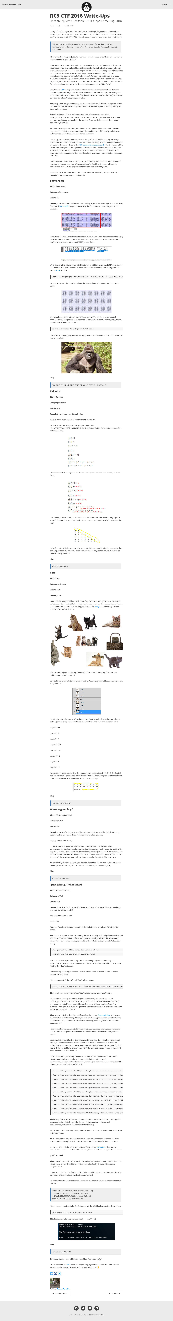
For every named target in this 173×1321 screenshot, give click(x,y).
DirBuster (101, 1147)
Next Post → (114, 1293)
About (164, 4)
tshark (57, 270)
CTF (62, 90)
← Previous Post (60, 1293)
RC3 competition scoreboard (91, 145)
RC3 (69, 1265)
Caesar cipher (104, 1015)
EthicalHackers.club (96, 1315)
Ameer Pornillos (63, 1289)
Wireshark (63, 206)
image (97, 606)
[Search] (169, 4)
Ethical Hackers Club (11, 4)
